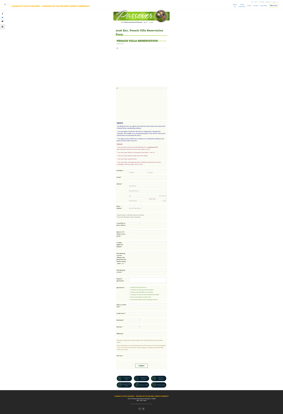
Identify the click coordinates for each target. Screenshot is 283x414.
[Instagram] (143, 408)
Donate (274, 5)
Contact (274, 2)
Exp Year (120, 327)
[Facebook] (139, 408)
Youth (249, 5)
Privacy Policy (149, 404)
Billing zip (120, 333)
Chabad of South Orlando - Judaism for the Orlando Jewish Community (50, 6)
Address (119, 184)
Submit (141, 366)
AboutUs (235, 5)
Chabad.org (138, 404)
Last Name (150, 172)
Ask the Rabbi (261, 2)
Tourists (255, 5)
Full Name (120, 170)
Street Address (132, 186)
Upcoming (263, 5)
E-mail (119, 177)
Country (164, 201)
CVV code (120, 356)
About (256, 2)
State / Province (162, 196)
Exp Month (120, 320)
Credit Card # (121, 313)
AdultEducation (242, 5)
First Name (131, 172)
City (130, 196)
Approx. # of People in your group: (121, 234)
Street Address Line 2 (134, 191)
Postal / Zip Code (133, 200)
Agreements (121, 287)
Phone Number (137, 208)
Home (252, 2)
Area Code (131, 208)
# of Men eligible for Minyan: (120, 244)
